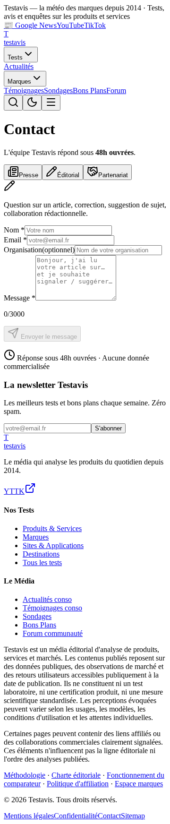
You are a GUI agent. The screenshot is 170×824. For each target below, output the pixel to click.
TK (19, 491)
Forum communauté (53, 633)
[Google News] (30, 491)
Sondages (58, 90)
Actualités (19, 66)
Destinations (41, 554)
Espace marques (139, 784)
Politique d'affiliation (78, 784)
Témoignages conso (52, 608)
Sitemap (133, 816)
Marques (19, 81)
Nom (14, 230)
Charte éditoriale (76, 775)
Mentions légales (29, 816)
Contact (109, 816)
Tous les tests (42, 562)
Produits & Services (52, 528)
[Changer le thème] (32, 103)
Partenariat (113, 175)
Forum (116, 90)
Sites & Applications (53, 545)
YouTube (70, 25)
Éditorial (68, 175)
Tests (15, 57)
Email (15, 240)
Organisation (39, 250)
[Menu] (51, 103)
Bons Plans (89, 90)
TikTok (95, 25)
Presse (28, 175)
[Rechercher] (13, 103)
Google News (30, 25)
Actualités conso (47, 599)
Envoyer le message (48, 336)
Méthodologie (24, 775)
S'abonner (108, 428)
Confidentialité (76, 816)
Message (19, 298)
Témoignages (24, 90)
